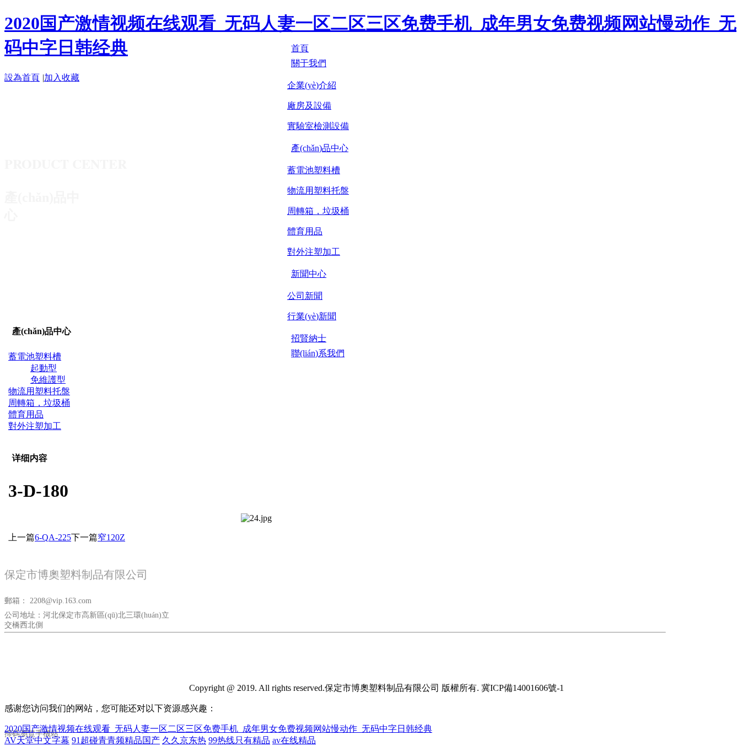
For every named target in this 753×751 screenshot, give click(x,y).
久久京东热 (184, 740)
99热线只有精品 (239, 740)
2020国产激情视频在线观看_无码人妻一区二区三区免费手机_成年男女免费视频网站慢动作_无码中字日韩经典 (218, 728)
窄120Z (111, 537)
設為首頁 (22, 77)
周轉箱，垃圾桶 (318, 211)
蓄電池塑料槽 (313, 170)
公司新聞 (304, 296)
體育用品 (304, 231)
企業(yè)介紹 (311, 85)
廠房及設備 (309, 105)
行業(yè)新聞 (311, 316)
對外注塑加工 (313, 251)
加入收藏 (61, 77)
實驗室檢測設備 (318, 126)
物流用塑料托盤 (318, 190)
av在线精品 (294, 740)
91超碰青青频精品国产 (116, 740)
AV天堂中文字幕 (36, 740)
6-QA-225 (53, 537)
